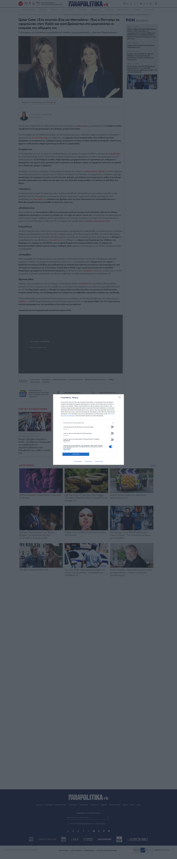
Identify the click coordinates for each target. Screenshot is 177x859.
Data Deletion (78, 461)
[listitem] (88, 423)
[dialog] (88, 429)
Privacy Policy (99, 461)
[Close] (120, 398)
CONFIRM (75, 454)
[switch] (111, 427)
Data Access (88, 461)
